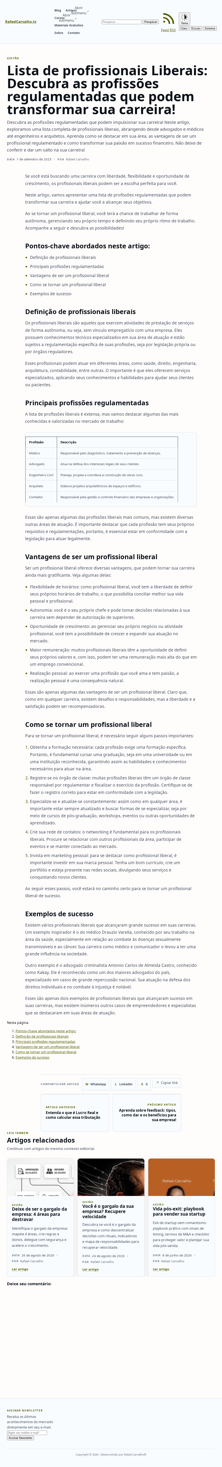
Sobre (58, 33)
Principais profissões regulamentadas (45, 1041)
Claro (184, 28)
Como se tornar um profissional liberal (46, 1052)
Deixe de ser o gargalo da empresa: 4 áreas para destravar (39, 1214)
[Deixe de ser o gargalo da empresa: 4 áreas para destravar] (40, 1177)
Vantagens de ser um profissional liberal (48, 1046)
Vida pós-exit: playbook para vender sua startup (179, 1211)
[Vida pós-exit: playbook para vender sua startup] (181, 1177)
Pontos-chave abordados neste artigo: (46, 1031)
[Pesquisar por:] (122, 21)
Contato (74, 33)
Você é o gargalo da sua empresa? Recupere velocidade (108, 1211)
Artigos (71, 10)
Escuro (195, 28)
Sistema (210, 28)
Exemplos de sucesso (32, 1057)
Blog (57, 10)
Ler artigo (20, 1269)
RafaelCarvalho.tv (20, 21)
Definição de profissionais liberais (42, 1036)
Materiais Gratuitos (68, 25)
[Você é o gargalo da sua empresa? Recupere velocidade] (111, 1177)
